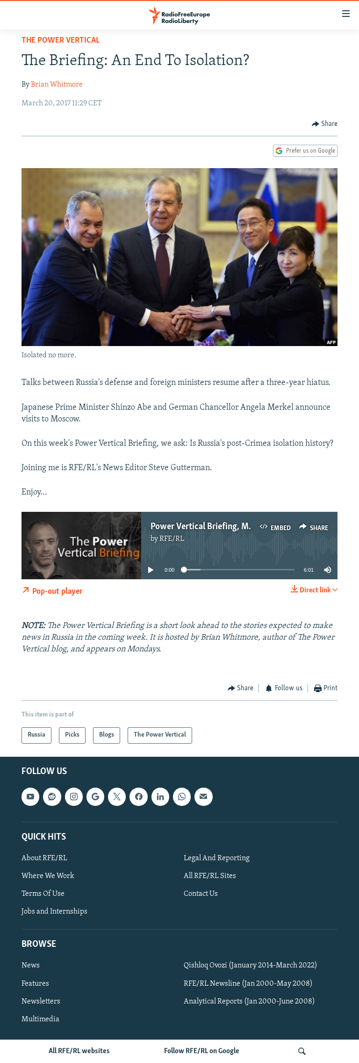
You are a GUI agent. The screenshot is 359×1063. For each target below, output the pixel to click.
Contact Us (201, 894)
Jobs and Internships (54, 911)
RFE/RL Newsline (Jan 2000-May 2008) (248, 983)
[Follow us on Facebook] (138, 796)
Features (35, 983)
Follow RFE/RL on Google (201, 1051)
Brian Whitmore (57, 85)
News (31, 965)
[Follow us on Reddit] (52, 796)
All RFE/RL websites (79, 1051)
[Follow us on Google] (95, 796)
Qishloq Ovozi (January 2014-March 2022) (250, 965)
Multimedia (40, 1019)
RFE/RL (171, 539)
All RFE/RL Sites (210, 876)
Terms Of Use (43, 894)
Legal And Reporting (217, 858)
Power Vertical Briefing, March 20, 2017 (225, 527)
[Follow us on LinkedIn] (160, 796)
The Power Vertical (61, 41)
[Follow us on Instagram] (74, 796)
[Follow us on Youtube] (30, 796)
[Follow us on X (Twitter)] (117, 796)
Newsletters (41, 1001)
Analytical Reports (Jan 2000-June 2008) (249, 1001)
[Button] (325, 124)
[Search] (302, 1051)
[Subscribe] (203, 796)
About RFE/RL (44, 858)
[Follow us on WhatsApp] (182, 796)
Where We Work (48, 876)
